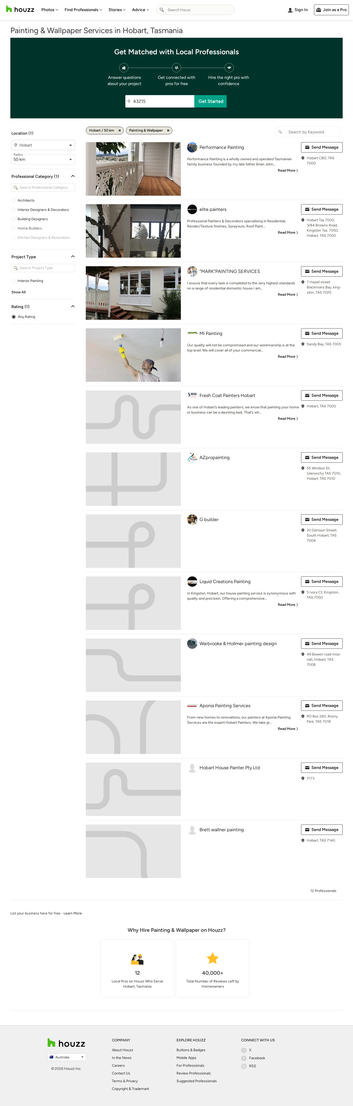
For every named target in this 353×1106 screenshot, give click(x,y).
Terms (117, 1081)
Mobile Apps (186, 1058)
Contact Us (121, 1073)
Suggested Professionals (197, 1081)
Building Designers (33, 219)
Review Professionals (194, 1073)
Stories (115, 9)
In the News (122, 1058)
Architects (26, 200)
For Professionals (190, 1065)
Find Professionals (81, 9)
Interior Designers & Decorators (43, 210)
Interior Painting (30, 281)
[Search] (162, 10)
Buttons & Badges (191, 1050)
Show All (18, 292)
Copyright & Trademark (130, 1089)
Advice (138, 9)
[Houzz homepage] (20, 9)
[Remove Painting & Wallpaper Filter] (168, 130)
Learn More (73, 913)
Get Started (211, 101)
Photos (47, 9)
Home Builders (30, 228)
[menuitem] (50, 10)
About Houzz (122, 1050)
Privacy (132, 1081)
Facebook (257, 1058)
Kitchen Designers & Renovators (44, 237)
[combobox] (196, 10)
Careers (118, 1065)
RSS (252, 1066)
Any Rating (26, 317)
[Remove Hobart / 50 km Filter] (119, 130)
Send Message (325, 147)
